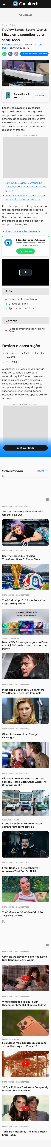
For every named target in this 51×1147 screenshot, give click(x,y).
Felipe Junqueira (14, 44)
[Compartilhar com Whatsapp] (4, 54)
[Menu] (4, 4)
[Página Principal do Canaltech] (25, 5)
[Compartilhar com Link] (16, 54)
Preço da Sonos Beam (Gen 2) (22, 231)
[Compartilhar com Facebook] (10, 54)
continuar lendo (25, 447)
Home (4, 25)
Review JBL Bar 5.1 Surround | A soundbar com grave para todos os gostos (25, 186)
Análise (13, 25)
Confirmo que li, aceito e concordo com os (26, 59)
